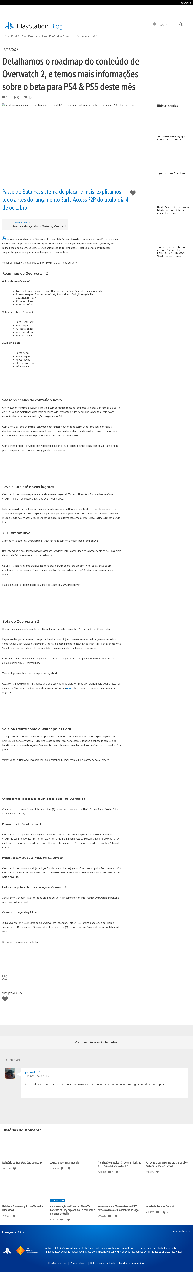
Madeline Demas (21, 222)
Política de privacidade (102, 1263)
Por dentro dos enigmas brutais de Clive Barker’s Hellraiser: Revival (167, 1164)
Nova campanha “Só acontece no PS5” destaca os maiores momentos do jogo (118, 1208)
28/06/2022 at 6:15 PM (37, 1076)
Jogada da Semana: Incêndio (64, 1162)
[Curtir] (14, 1168)
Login (163, 24)
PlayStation (40, 26)
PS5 (7, 35)
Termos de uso (78, 1263)
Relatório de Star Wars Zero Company (22, 1162)
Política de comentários (132, 1263)
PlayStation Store (59, 35)
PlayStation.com (57, 1263)
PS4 (23, 35)
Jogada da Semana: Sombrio (160, 1206)
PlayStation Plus (37, 35)
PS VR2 (15, 35)
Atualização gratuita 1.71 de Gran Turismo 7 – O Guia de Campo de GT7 (119, 1164)
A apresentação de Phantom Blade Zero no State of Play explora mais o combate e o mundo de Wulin (72, 1209)
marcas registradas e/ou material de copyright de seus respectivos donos (110, 1251)
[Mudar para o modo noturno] (154, 24)
